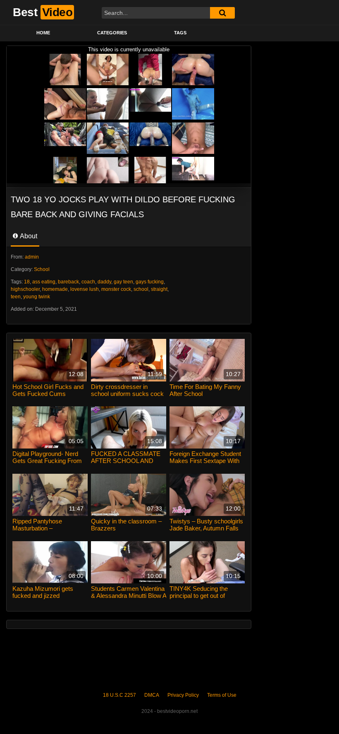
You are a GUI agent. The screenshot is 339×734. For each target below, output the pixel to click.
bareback (68, 282)
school (141, 289)
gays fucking (150, 282)
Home (43, 32)
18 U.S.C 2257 (119, 695)
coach (88, 282)
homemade (55, 289)
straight (159, 289)
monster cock (116, 289)
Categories (112, 32)
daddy (104, 282)
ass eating (43, 282)
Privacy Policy (183, 695)
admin (32, 257)
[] (222, 13)
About (28, 236)
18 (27, 282)
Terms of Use (221, 695)
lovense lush (84, 289)
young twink (36, 297)
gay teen (123, 282)
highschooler (25, 289)
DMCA (151, 695)
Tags (180, 32)
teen (16, 297)
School (42, 269)
